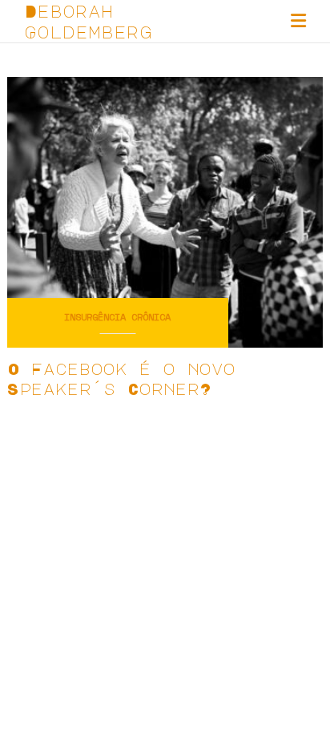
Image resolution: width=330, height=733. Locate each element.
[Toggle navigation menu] (298, 21)
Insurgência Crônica (117, 317)
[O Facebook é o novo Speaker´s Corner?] (165, 210)
